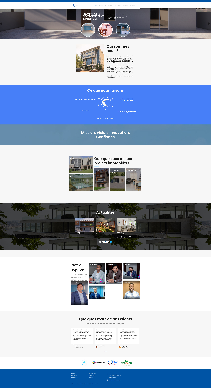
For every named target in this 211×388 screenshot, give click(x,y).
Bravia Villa (77, 233)
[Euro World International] (76, 5)
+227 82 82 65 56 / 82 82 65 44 (115, 380)
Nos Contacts (125, 5)
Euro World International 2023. (86, 383)
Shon (98, 383)
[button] (105, 241)
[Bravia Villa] (84, 225)
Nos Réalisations (118, 5)
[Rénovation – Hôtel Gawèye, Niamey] (105, 225)
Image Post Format (122, 233)
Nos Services (110, 5)
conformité (132, 5)
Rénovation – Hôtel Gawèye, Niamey (105, 233)
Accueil (96, 5)
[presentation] (111, 241)
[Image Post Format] (126, 225)
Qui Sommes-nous (102, 5)
